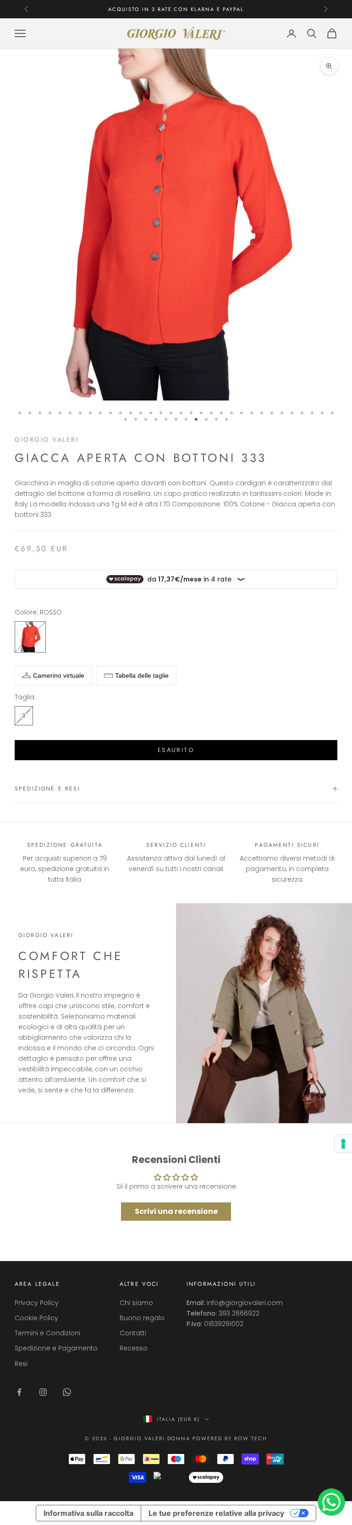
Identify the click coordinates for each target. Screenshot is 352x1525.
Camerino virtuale (58, 675)
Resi (21, 1363)
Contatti (133, 1333)
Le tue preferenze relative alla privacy (216, 1513)
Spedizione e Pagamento (56, 1348)
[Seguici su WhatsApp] (67, 1392)
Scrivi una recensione (176, 1211)
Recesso (134, 1348)
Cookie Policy (36, 1317)
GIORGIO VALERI (46, 439)
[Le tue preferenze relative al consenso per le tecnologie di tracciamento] (343, 1143)
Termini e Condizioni (47, 1333)
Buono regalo (142, 1317)
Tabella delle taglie (142, 675)
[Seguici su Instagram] (43, 1392)
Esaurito (176, 750)
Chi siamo (136, 1302)
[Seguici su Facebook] (19, 1392)
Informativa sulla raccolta (88, 1513)
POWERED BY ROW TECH (229, 1438)
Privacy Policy (37, 1302)
